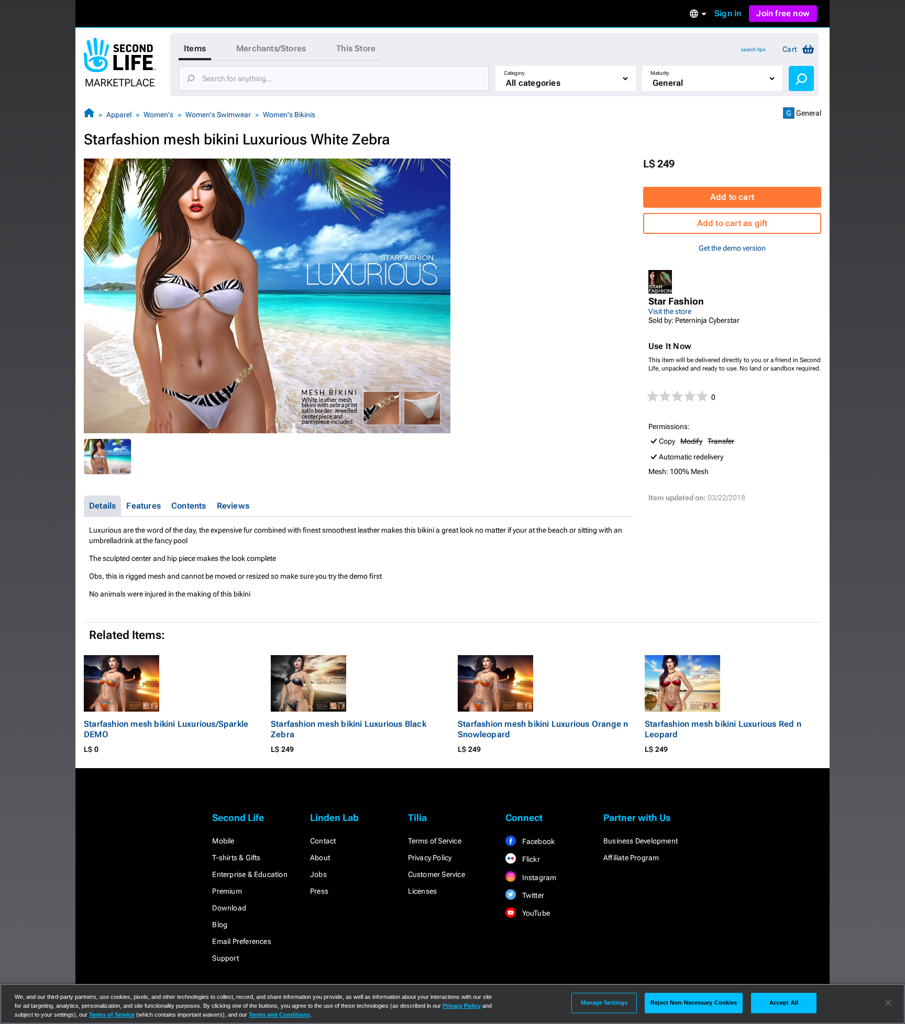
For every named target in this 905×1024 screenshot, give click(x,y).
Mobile (223, 841)
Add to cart (732, 197)
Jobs (318, 874)
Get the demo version (732, 248)
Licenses (422, 891)
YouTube (535, 913)
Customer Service (436, 874)
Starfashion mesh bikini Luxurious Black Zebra (348, 729)
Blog (219, 924)
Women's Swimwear (218, 114)
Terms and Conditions (279, 1014)
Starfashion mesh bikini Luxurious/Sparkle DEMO (166, 729)
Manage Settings (604, 1002)
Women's (158, 114)
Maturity (659, 73)
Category (514, 73)
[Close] (888, 1003)
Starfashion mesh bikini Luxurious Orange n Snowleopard (543, 729)
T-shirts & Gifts (236, 857)
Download (229, 908)
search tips (753, 49)
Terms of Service (434, 841)
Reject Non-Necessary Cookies (693, 1002)
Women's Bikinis (289, 114)
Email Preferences (241, 941)
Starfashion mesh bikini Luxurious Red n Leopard (723, 729)
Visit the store (669, 311)
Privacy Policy (430, 857)
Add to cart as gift (732, 223)
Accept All (783, 1002)
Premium (226, 891)
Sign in (727, 13)
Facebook (537, 841)
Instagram (538, 877)
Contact (323, 841)
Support (225, 958)
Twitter (532, 895)
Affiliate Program (631, 857)
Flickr (529, 859)
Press (319, 891)
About (320, 857)
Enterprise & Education (249, 874)
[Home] (89, 114)
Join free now (783, 13)
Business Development (640, 841)
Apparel (118, 114)
